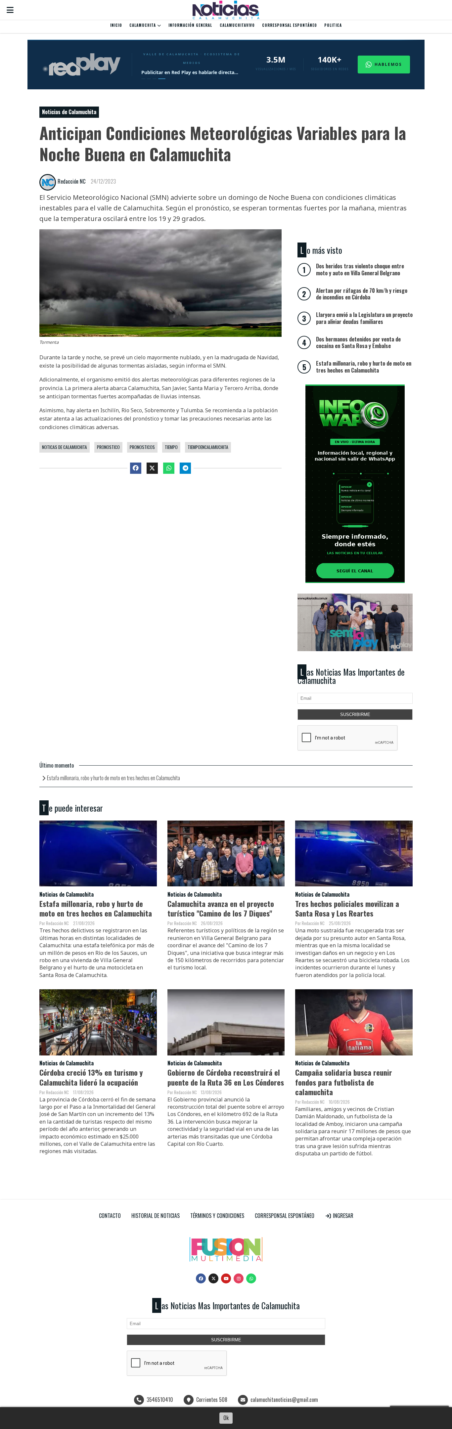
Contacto (110, 1216)
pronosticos (142, 447)
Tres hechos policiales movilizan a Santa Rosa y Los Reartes (347, 908)
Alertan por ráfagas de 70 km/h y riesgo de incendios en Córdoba (361, 294)
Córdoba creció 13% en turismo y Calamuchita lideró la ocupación (91, 1077)
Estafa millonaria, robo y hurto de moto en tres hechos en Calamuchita (113, 778)
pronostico (108, 447)
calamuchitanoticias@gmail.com (284, 1400)
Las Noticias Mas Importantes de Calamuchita (351, 676)
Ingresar (342, 1216)
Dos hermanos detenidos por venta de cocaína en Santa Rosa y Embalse (358, 342)
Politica (333, 25)
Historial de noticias (155, 1216)
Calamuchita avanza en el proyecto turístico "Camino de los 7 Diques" (220, 908)
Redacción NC (71, 181)
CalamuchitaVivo (237, 25)
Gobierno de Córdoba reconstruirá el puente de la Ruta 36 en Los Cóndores (225, 1077)
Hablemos (388, 64)
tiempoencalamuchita (208, 447)
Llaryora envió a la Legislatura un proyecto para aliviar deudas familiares (364, 318)
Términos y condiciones (217, 1216)
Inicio (116, 25)
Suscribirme (355, 714)
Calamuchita (143, 25)
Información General (190, 25)
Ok (226, 1418)
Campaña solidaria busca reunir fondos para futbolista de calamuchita (343, 1082)
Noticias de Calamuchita (69, 112)
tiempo (171, 447)
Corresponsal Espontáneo (289, 25)
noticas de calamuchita (64, 447)
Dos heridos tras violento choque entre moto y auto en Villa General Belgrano (360, 269)
